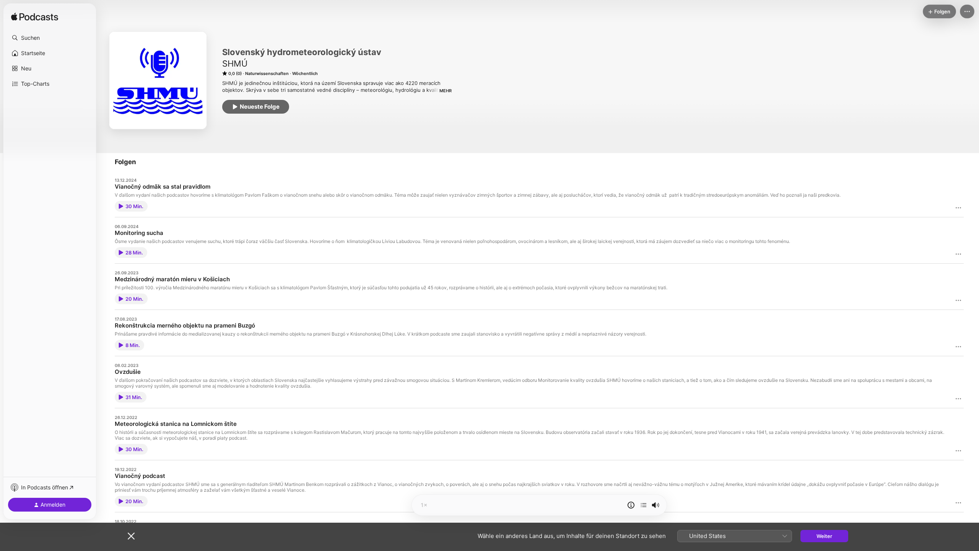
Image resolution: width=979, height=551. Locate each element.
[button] (49, 37)
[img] (34, 17)
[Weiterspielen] (643, 505)
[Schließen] (131, 536)
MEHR (445, 90)
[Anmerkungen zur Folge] (631, 505)
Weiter (824, 536)
